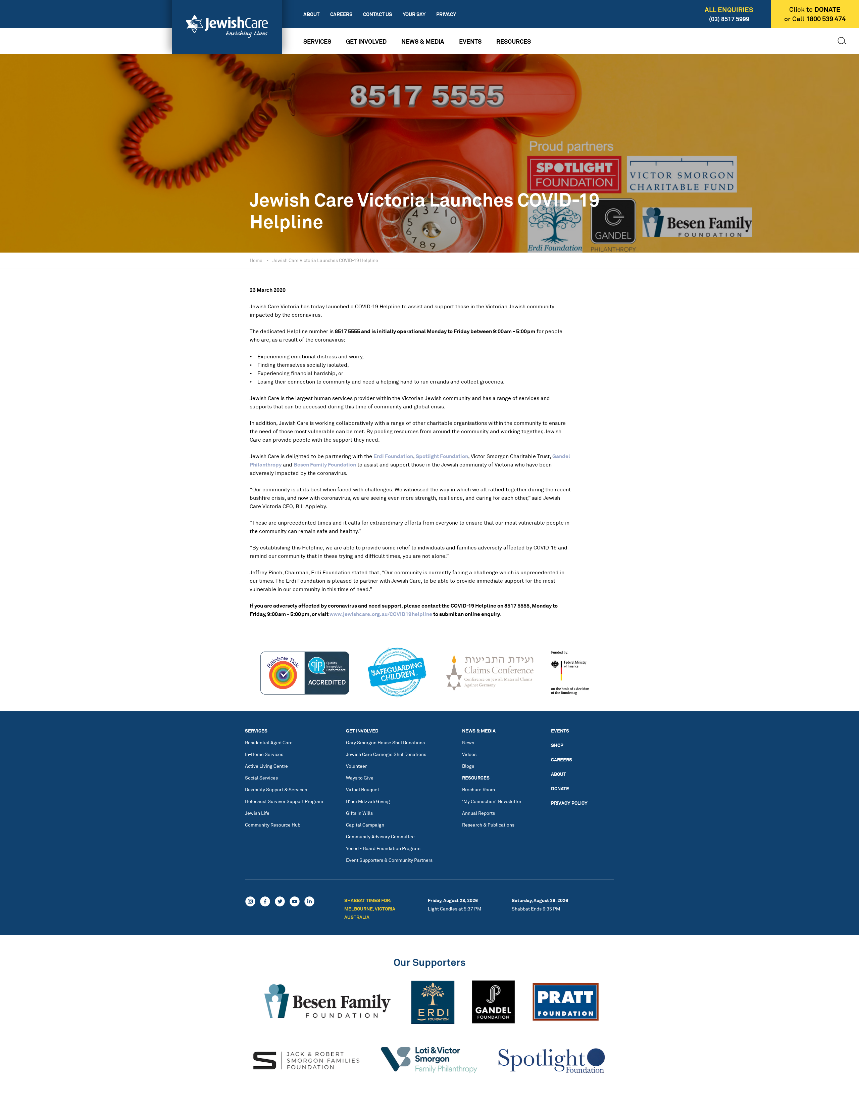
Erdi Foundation (393, 456)
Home (256, 260)
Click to (815, 9)
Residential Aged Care (269, 742)
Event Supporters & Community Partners (389, 860)
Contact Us (377, 14)
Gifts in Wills (359, 813)
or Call (815, 18)
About (311, 14)
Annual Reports (478, 813)
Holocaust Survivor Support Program (284, 801)
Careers (341, 14)
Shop (557, 745)
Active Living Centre (266, 766)
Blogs (468, 766)
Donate (560, 788)
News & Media (422, 41)
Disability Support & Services (276, 789)
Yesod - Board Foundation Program (383, 848)
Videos (469, 754)
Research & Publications (488, 825)
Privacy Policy (569, 803)
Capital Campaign (365, 825)
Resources (513, 41)
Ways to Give (359, 778)
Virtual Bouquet (362, 789)
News (468, 742)
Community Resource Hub (272, 825)
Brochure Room (478, 789)
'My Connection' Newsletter (491, 801)
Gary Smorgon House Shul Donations (385, 742)
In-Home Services (264, 754)
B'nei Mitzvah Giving (368, 801)
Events (470, 41)
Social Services (261, 778)
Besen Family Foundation (325, 464)
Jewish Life (257, 813)
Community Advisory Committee (380, 836)
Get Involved (366, 41)
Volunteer (356, 766)
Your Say (414, 14)
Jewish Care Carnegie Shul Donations (386, 754)
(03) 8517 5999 (729, 19)
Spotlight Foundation (442, 456)
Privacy (446, 14)
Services (317, 41)
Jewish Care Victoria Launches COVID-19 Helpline (325, 260)
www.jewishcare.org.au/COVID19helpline (381, 614)
